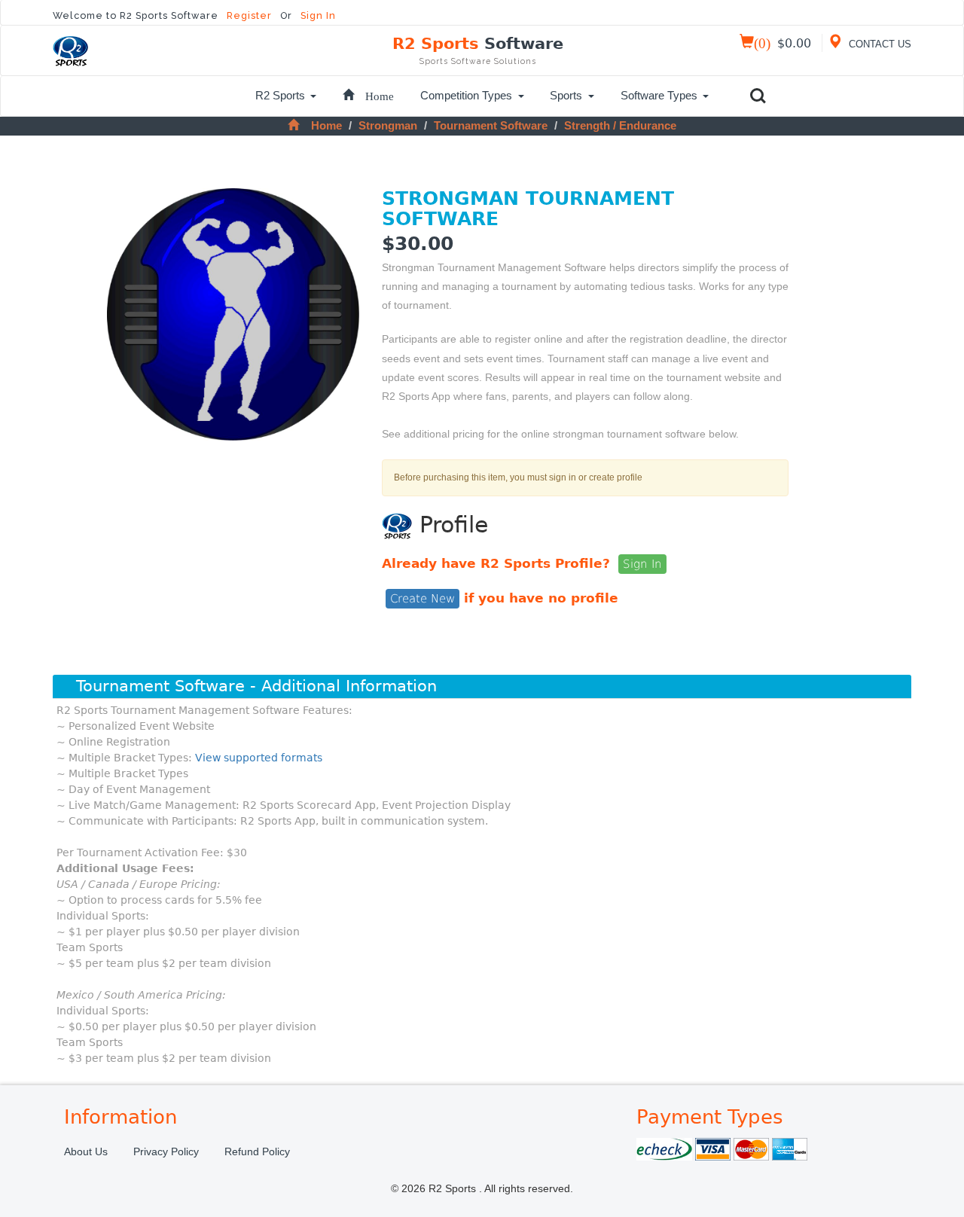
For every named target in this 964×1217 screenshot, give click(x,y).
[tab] (482, 686)
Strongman (387, 125)
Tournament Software (491, 125)
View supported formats (258, 758)
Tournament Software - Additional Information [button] (256, 686)
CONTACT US (878, 44)
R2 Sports (477, 50)
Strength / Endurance (620, 125)
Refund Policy (257, 1151)
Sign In (318, 15)
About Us (86, 1151)
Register (251, 15)
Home (326, 125)
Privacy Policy (166, 1151)
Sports (566, 95)
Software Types (659, 95)
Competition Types (466, 95)
